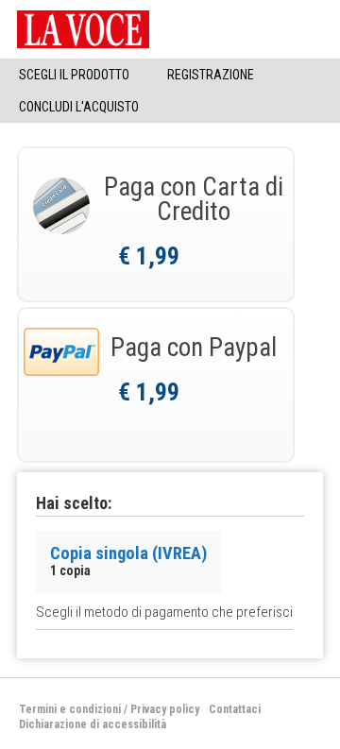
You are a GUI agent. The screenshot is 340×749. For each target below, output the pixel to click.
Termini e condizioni (70, 709)
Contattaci (235, 709)
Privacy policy (164, 709)
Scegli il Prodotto (74, 74)
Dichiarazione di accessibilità (92, 724)
